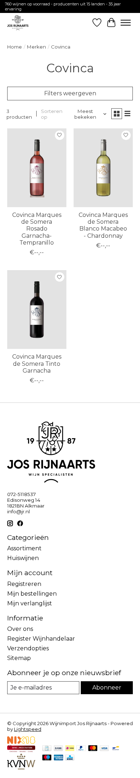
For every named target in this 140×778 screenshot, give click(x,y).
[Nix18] (21, 741)
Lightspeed (27, 729)
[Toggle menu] (125, 22)
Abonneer (106, 687)
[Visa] (104, 748)
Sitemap (19, 658)
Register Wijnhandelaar (41, 638)
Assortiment (24, 548)
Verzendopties (28, 648)
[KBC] (69, 758)
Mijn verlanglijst (29, 603)
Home (14, 47)
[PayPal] (81, 748)
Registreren (24, 584)
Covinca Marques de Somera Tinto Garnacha (36, 363)
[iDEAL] (69, 748)
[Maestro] (47, 758)
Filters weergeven (70, 93)
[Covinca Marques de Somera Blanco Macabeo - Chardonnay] (103, 167)
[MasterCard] (93, 748)
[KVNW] (21, 767)
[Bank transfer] (58, 748)
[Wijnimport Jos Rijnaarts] (17, 22)
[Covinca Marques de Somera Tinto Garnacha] (36, 309)
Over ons (20, 628)
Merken (36, 47)
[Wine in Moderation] (21, 750)
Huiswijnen (23, 558)
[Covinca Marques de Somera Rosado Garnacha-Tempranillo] (36, 167)
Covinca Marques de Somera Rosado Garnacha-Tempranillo (36, 228)
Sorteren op (51, 114)
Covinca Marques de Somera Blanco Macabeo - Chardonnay (103, 225)
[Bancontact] (115, 748)
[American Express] (58, 758)
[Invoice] (46, 748)
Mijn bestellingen (32, 593)
